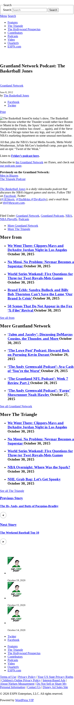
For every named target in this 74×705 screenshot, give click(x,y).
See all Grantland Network (16, 406)
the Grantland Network (29, 162)
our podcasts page (10, 165)
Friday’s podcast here (25, 155)
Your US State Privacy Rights (55, 676)
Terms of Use (8, 676)
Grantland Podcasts (52, 215)
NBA (68, 215)
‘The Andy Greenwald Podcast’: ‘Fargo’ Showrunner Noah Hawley (39, 392)
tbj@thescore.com (14, 202)
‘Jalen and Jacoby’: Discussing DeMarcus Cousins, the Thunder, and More (40, 336)
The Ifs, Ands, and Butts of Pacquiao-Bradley (29, 506)
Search (7, 9)
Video (11, 39)
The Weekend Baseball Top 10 (19, 532)
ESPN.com (14, 46)
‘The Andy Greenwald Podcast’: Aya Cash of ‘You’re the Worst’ (41, 369)
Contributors (15, 32)
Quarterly (13, 43)
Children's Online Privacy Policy (21, 680)
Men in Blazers (9, 175)
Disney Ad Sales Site (55, 687)
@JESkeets (7, 199)
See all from (7, 317)
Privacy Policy (27, 676)
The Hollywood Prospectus (24, 29)
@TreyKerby (38, 199)
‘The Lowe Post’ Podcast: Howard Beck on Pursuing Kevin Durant (38, 352)
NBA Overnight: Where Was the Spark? (39, 467)
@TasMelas (23, 199)
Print (3, 112)
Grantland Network (11, 85)
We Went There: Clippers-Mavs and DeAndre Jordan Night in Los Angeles (37, 248)
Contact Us (34, 687)
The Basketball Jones (16, 95)
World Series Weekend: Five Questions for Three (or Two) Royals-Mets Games (40, 276)
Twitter (12, 105)
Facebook (13, 102)
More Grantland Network (23, 225)
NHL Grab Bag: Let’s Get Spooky (34, 479)
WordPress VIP (24, 700)
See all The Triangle (12, 490)
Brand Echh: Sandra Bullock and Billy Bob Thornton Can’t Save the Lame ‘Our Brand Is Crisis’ (40, 294)
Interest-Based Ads (54, 680)
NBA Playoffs (8, 219)
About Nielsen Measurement (17, 683)
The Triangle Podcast (12, 179)
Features (13, 22)
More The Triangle (19, 229)
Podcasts (13, 36)
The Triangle (15, 25)
